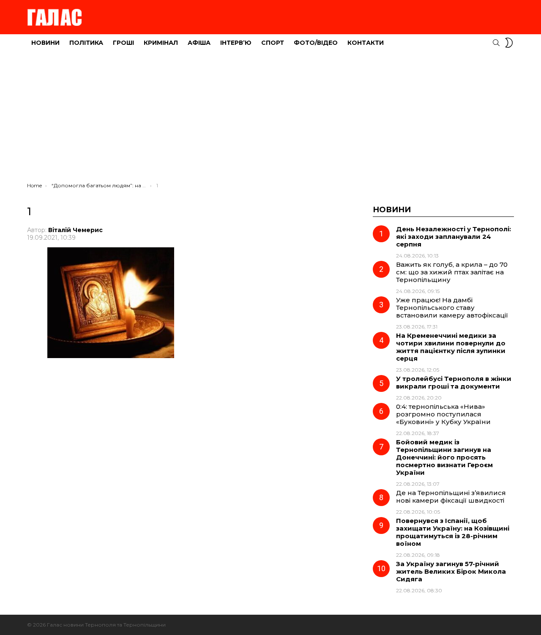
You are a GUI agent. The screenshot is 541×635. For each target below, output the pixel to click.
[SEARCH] (496, 42)
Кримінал (161, 43)
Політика (86, 43)
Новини (45, 43)
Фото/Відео (316, 43)
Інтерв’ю (235, 43)
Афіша (199, 43)
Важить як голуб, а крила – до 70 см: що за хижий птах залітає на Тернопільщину (452, 272)
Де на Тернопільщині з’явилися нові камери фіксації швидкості (451, 496)
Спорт (272, 43)
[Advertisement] (270, 119)
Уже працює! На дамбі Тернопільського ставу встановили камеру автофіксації (452, 307)
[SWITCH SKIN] (509, 42)
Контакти (365, 43)
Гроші (123, 43)
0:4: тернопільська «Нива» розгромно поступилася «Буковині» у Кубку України (443, 414)
